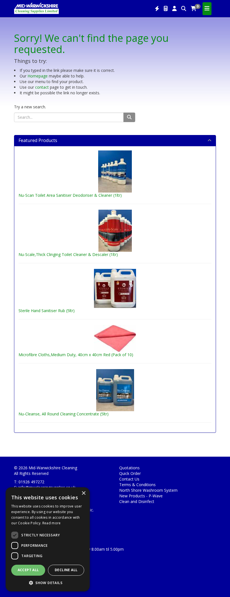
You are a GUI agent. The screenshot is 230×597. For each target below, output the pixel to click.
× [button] (83, 493)
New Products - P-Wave (141, 495)
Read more (51, 523)
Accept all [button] (28, 570)
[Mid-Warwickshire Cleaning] (36, 7)
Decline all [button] (66, 570)
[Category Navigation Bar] (207, 8)
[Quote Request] (166, 8)
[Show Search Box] (183, 8)
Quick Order (130, 473)
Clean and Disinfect (136, 501)
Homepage (37, 76)
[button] (47, 582)
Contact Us (129, 479)
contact (42, 87)
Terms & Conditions (137, 484)
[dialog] (48, 539)
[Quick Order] (157, 8)
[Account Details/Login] (174, 8)
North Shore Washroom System (148, 490)
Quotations (129, 467)
